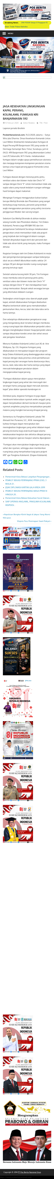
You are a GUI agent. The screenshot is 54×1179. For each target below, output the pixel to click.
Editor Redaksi (29, 123)
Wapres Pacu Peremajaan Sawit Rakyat (33, 521)
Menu (10, 33)
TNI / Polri (43, 123)
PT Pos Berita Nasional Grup (29, 1172)
